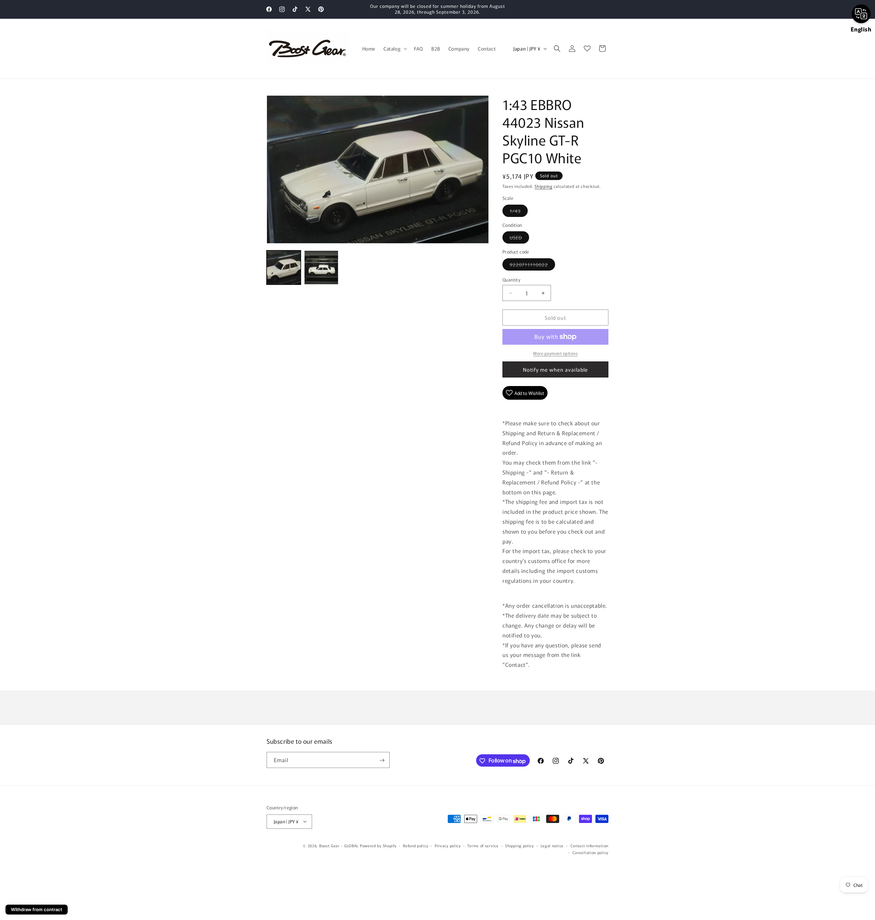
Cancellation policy (590, 852)
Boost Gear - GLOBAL (339, 845)
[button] (394, 48)
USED (519, 239)
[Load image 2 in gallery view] (321, 267)
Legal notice (552, 845)
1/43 (519, 212)
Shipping (543, 186)
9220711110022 (532, 266)
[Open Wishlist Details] (587, 48)
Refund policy (415, 845)
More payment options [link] (555, 353)
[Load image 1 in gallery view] (284, 267)
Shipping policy (519, 845)
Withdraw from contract (36, 909)
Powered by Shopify (378, 845)
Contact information (589, 845)
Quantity (511, 279)
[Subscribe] (381, 760)
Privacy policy (448, 845)
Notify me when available (555, 369)
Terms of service (482, 845)
